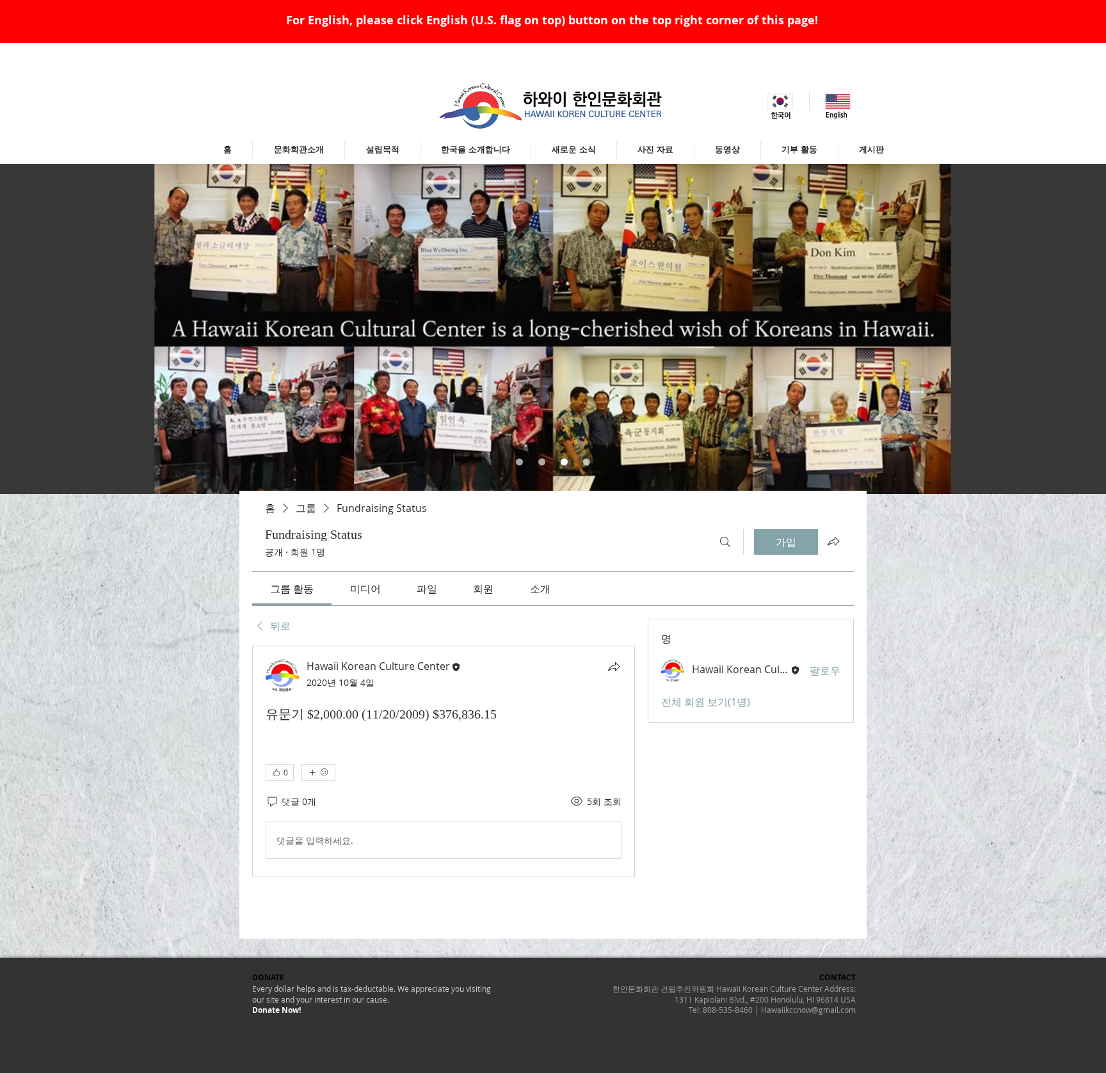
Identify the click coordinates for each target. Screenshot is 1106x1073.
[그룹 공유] (833, 541)
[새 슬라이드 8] (519, 462)
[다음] (1033, 329)
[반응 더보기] (318, 772)
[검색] (725, 542)
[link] (292, 589)
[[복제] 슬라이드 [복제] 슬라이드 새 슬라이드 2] (564, 462)
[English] (838, 101)
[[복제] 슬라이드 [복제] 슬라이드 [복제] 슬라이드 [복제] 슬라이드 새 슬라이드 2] (541, 462)
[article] (443, 761)
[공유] (613, 666)
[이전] (72, 329)
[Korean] (780, 101)
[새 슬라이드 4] (586, 462)
